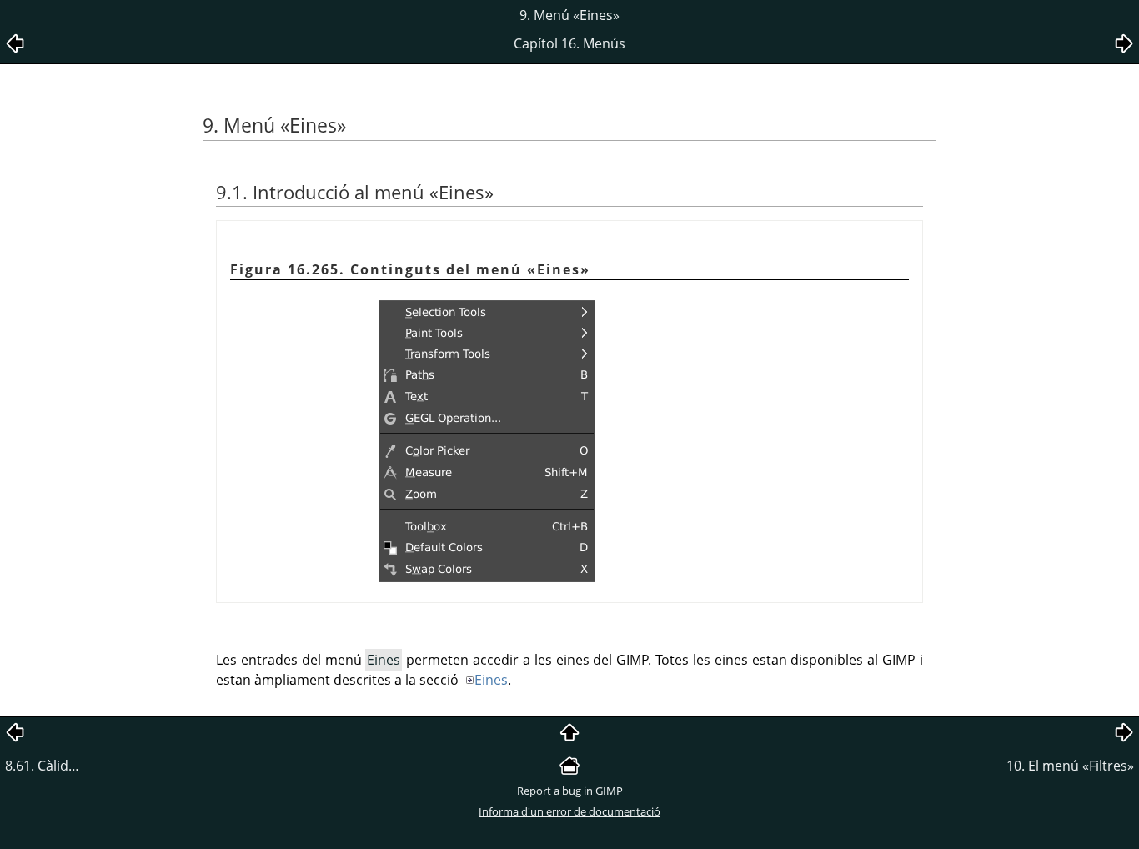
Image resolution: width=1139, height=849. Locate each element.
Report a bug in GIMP (570, 790)
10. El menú (1070, 765)
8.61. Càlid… (42, 765)
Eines (491, 680)
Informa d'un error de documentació (569, 811)
